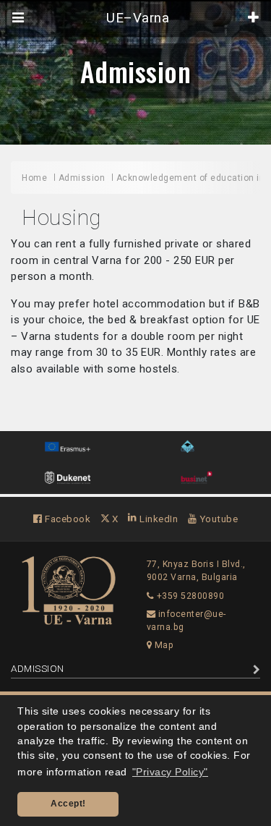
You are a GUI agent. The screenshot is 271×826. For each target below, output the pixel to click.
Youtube (217, 518)
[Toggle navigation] (18, 18)
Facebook (66, 518)
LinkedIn (157, 518)
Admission (136, 71)
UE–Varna (136, 18)
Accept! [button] (68, 804)
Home (34, 178)
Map (162, 645)
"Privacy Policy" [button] (170, 772)
